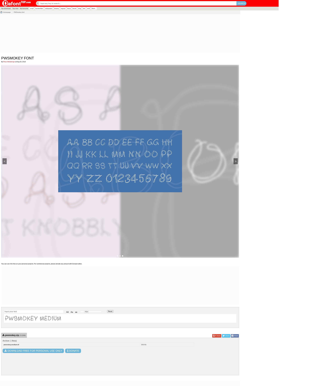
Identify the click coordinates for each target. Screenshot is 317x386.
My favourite (24, 8)
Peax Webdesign (9, 62)
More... (94, 8)
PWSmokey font (19, 12)
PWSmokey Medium (33, 318)
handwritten (39, 8)
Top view (15, 8)
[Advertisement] (74, 34)
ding (79, 8)
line (84, 8)
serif (88, 8)
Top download (6, 8)
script (32, 8)
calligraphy (48, 8)
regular (63, 8)
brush (74, 8)
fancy (69, 8)
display (56, 8)
